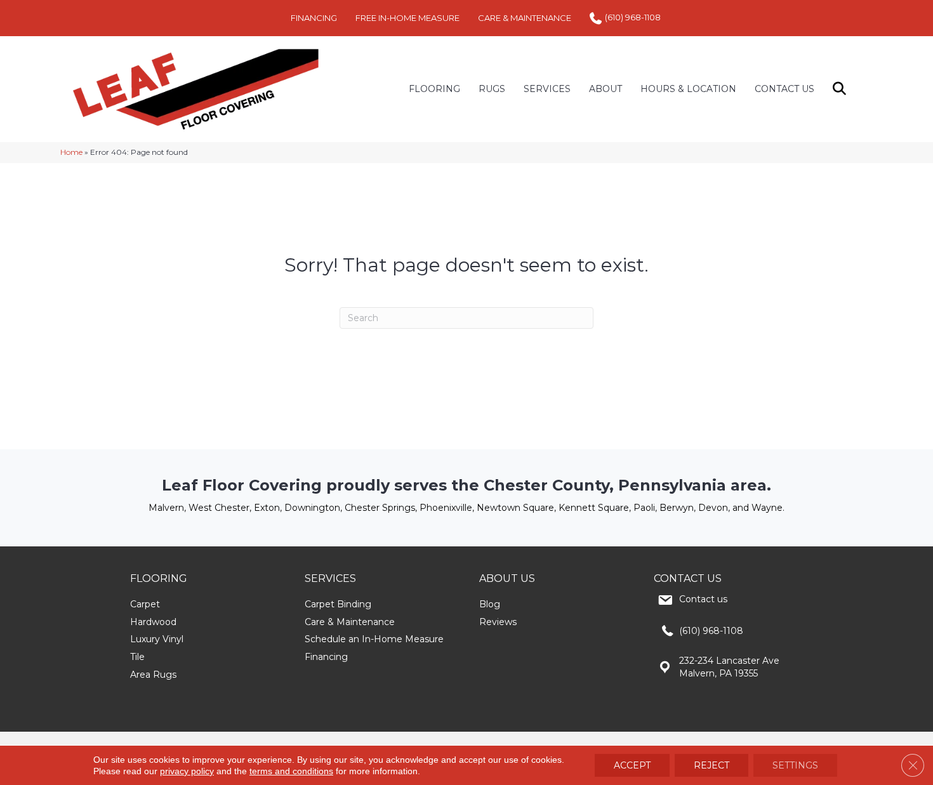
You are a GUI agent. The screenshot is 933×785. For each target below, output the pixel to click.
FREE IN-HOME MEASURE (407, 18)
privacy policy (187, 771)
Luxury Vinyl (156, 639)
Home (71, 152)
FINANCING (314, 18)
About (605, 89)
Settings (795, 765)
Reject (711, 765)
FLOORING (434, 89)
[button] (842, 89)
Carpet (145, 604)
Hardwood (153, 622)
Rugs (492, 89)
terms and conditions (291, 771)
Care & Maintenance (350, 622)
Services (547, 89)
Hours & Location (688, 89)
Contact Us (784, 89)
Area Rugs (153, 674)
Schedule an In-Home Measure (374, 639)
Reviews (498, 622)
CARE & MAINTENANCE (524, 18)
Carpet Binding (338, 604)
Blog (489, 604)
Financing (326, 657)
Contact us (703, 599)
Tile (137, 657)
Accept (632, 765)
